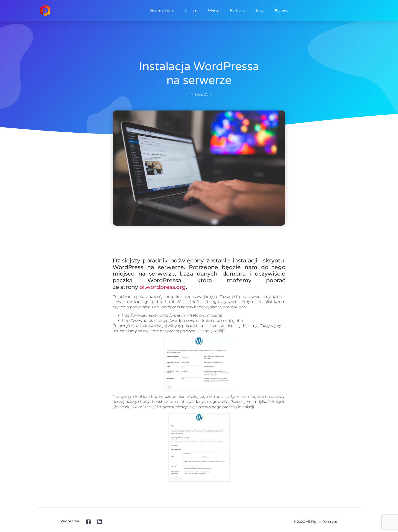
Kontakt (281, 10)
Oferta (213, 10)
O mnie (190, 10)
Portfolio (237, 10)
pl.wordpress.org (162, 287)
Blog (259, 10)
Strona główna (161, 10)
